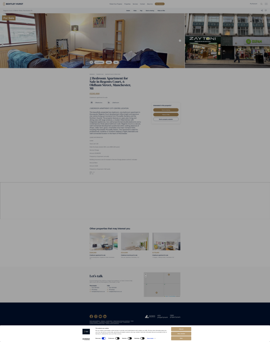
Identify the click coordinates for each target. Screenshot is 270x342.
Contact (142, 4)
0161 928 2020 (113, 287)
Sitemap (103, 321)
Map (141, 10)
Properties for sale (100, 74)
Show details (150, 338)
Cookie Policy (109, 321)
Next (180, 41)
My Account (253, 3)
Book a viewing (150, 10)
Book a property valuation (166, 119)
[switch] (117, 338)
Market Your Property (116, 4)
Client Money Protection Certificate (121, 321)
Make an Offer (161, 10)
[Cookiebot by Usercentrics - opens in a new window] (86, 339)
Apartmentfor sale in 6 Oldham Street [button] (112, 74)
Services (135, 4)
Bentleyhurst (92, 74)
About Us (150, 4)
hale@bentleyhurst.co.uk (115, 291)
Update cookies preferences (112, 323)
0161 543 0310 (95, 287)
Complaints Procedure (104, 322)
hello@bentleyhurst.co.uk (98, 291)
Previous (5, 41)
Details (128, 10)
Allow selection (181, 333)
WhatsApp (94, 289)
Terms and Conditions (95, 321)
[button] (169, 275)
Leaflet (166, 296)
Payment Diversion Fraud (116, 322)
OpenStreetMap (172, 296)
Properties (127, 4)
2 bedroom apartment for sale (97, 255)
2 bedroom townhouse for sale (129, 255)
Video (135, 10)
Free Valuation (159, 4)
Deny (181, 338)
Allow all (181, 329)
